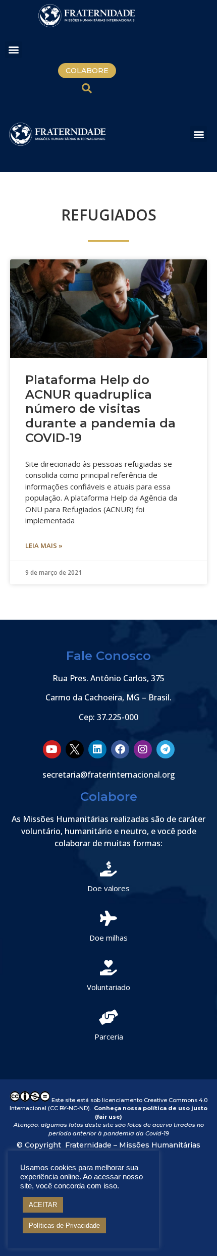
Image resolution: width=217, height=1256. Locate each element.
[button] (13, 49)
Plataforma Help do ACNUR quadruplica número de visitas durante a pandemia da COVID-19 (100, 408)
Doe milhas (108, 938)
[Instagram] (143, 749)
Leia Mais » (44, 545)
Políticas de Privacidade (64, 1225)
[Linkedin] (97, 749)
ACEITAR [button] (43, 1205)
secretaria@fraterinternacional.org (108, 774)
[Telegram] (165, 749)
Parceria (108, 1036)
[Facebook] (120, 749)
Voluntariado (108, 987)
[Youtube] (52, 749)
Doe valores (108, 888)
